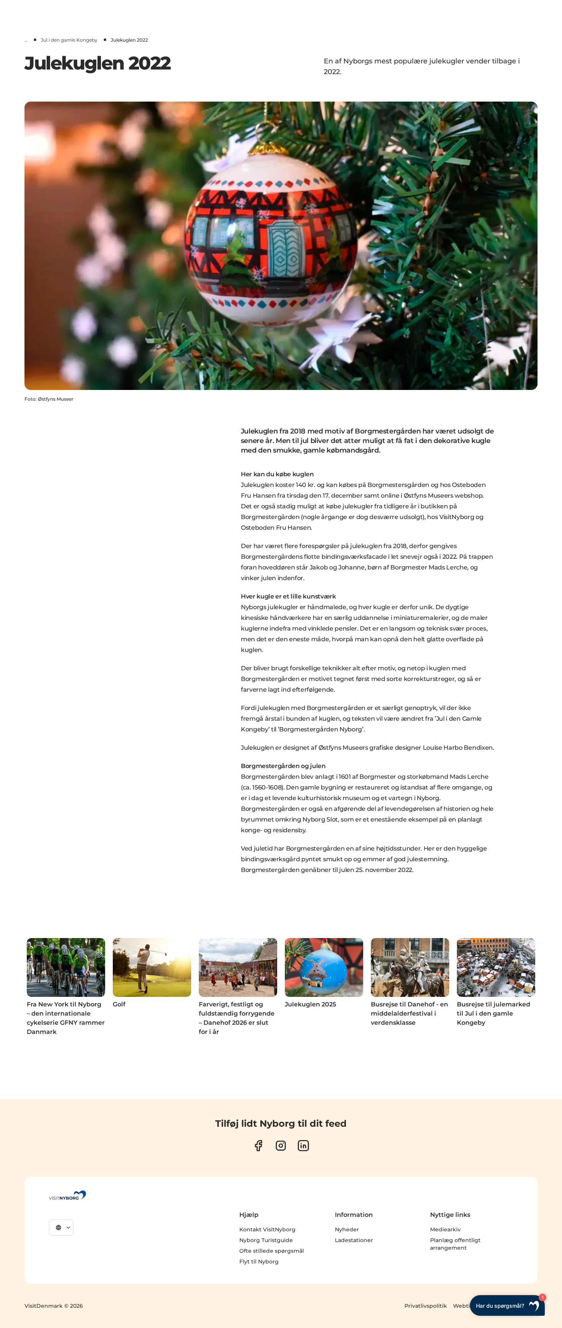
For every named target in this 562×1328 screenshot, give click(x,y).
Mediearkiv (445, 1229)
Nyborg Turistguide (266, 1240)
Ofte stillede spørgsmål (271, 1250)
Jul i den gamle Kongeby (69, 40)
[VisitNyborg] (67, 1195)
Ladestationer (354, 1240)
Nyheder (347, 1229)
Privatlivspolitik (425, 1305)
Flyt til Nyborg (259, 1261)
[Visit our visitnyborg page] (258, 1145)
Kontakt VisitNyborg (267, 1229)
